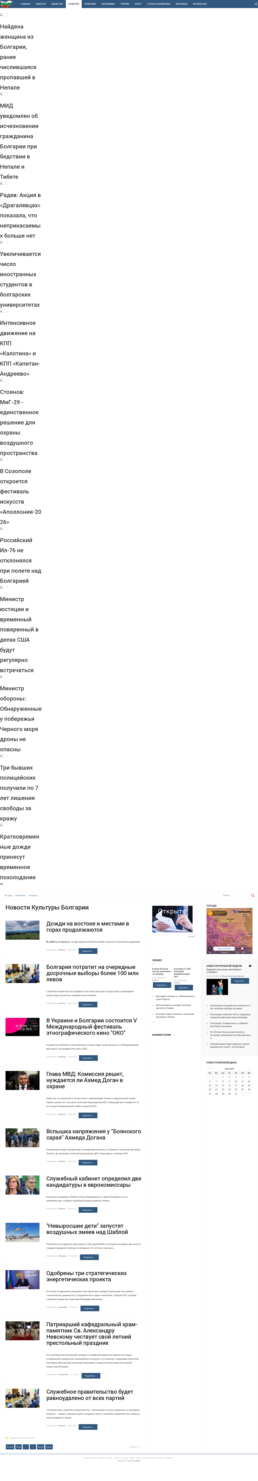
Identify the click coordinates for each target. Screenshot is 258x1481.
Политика (90, 4)
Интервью (181, 4)
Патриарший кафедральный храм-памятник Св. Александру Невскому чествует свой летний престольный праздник (92, 1333)
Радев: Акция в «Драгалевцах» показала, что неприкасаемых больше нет (20, 215)
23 (229, 1089)
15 (223, 1085)
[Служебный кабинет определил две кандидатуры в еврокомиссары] (23, 1185)
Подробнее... (162, 985)
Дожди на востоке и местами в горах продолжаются (87, 926)
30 (229, 1094)
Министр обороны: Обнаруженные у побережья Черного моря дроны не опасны (21, 719)
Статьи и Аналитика (158, 4)
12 (249, 1081)
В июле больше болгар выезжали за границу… (161, 971)
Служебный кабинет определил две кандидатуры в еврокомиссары (93, 1181)
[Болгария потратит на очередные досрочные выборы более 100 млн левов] (23, 973)
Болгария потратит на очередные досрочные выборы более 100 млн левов (92, 973)
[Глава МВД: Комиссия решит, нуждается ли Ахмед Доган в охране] (23, 1080)
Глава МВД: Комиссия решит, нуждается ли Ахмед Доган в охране (85, 1080)
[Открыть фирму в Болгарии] (172, 932)
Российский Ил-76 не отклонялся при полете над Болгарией (20, 560)
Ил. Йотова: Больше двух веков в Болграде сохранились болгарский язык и (230, 1035)
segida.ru (137, 1461)
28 (216, 1094)
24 (236, 1089)
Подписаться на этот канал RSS (22, 1438)
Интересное (200, 4)
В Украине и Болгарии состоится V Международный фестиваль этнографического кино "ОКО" (91, 1026)
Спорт (138, 4)
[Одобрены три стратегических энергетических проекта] (23, 1279)
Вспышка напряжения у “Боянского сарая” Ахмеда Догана (93, 1134)
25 (242, 1089)
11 (242, 1081)
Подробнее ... (88, 951)
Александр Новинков (236, 976)
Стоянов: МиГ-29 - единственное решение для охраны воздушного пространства (19, 422)
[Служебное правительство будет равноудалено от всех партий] (23, 1398)
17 (236, 1085)
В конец (49, 1447)
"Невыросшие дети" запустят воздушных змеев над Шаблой (87, 1229)
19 (249, 1085)
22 (223, 1089)
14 (216, 1085)
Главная (25, 4)
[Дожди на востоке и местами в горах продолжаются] (23, 930)
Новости (41, 4)
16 (229, 1085)
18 (242, 1085)
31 (236, 1094)
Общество (57, 4)
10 (236, 1081)
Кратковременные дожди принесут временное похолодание (19, 856)
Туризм (124, 4)
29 (223, 1094)
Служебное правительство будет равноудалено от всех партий (89, 1394)
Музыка (225, 976)
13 (210, 1085)
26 (249, 1089)
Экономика (108, 4)
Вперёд (41, 1447)
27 (210, 1094)
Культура (74, 4)
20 (210, 1089)
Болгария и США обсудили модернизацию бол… (182, 973)
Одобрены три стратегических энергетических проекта (86, 1276)
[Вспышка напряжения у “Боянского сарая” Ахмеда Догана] (23, 1137)
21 (216, 1089)
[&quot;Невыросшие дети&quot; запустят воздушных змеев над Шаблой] (23, 1232)
